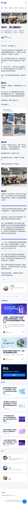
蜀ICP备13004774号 (18, 501)
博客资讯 (6, 7)
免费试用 (14, 374)
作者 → (2, 450)
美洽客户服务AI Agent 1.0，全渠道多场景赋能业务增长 (13, 351)
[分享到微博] (9, 41)
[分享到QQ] (6, 41)
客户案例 (15, 7)
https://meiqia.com (7, 275)
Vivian (12, 286)
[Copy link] (12, 41)
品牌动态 (10, 7)
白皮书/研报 (20, 7)
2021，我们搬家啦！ (15, 296)
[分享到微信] (2, 41)
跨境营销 (26, 7)
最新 (2, 7)
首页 (4, 296)
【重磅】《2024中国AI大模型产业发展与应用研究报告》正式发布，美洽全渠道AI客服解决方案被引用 (14, 319)
